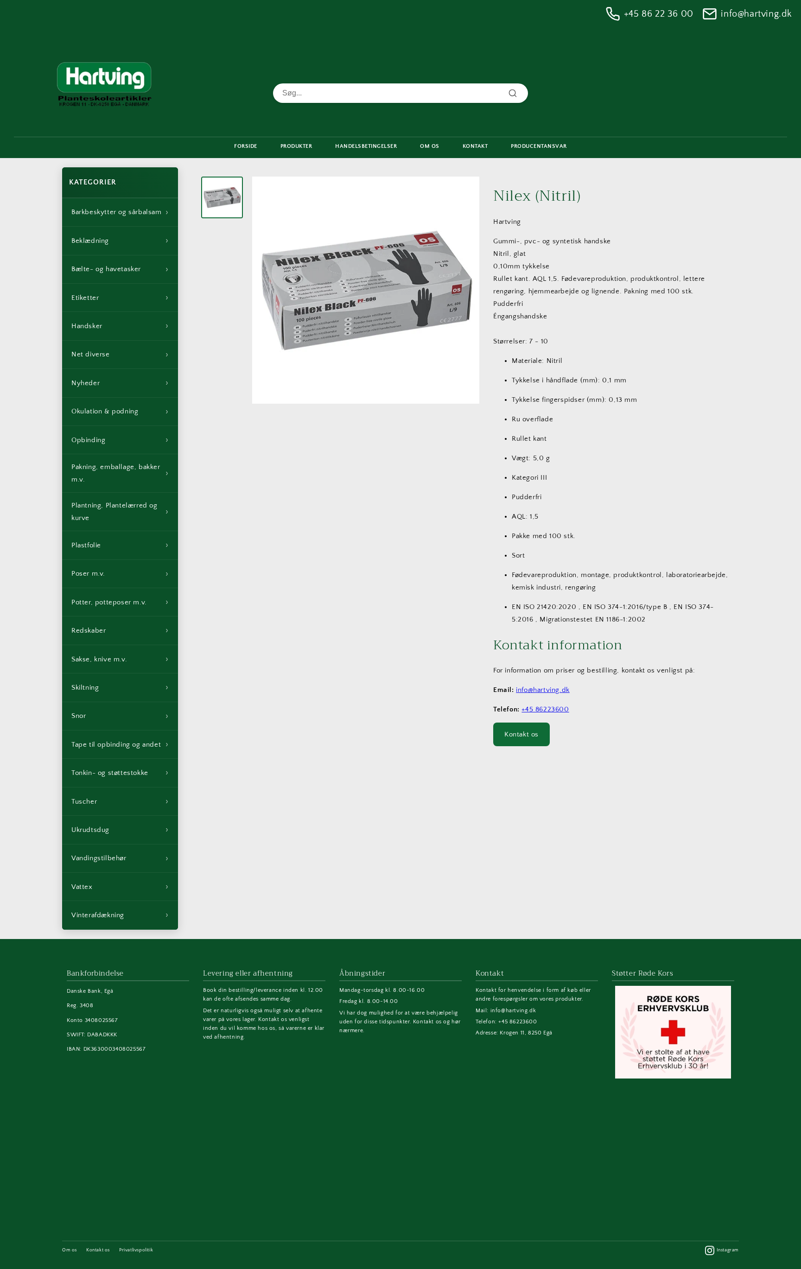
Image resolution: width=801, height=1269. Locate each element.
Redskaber (120, 630)
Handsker (120, 325)
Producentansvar (539, 146)
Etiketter (120, 297)
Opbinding (120, 439)
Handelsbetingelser (366, 146)
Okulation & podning (120, 411)
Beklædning (120, 240)
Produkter (296, 146)
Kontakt (475, 146)
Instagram (728, 1250)
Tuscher (120, 801)
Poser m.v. (120, 573)
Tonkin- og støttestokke (120, 772)
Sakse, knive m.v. (120, 659)
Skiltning (120, 687)
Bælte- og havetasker (120, 269)
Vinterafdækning (120, 915)
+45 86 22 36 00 (658, 14)
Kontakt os (521, 734)
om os (429, 146)
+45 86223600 (545, 709)
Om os (69, 1250)
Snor (120, 716)
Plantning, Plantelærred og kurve (120, 511)
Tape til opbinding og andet (120, 744)
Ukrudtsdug (120, 829)
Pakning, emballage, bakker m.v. (120, 473)
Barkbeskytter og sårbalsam (120, 212)
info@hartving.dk (756, 14)
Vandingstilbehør (120, 858)
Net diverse (120, 354)
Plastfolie (120, 545)
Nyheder (120, 382)
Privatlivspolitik (136, 1250)
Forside (245, 146)
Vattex (120, 886)
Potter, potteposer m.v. (120, 602)
